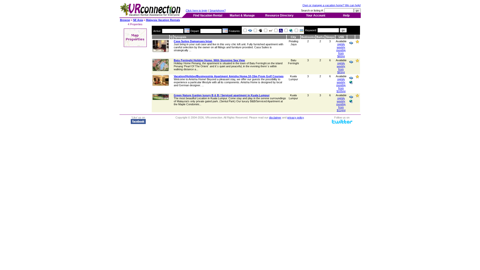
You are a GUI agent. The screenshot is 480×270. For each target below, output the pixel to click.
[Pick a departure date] (225, 31)
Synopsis (180, 37)
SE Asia (138, 20)
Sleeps (330, 37)
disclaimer (275, 117)
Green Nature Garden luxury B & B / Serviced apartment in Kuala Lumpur (222, 95)
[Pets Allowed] (260, 31)
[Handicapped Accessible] (280, 31)
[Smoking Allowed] (270, 31)
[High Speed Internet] (290, 31)
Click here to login (196, 10)
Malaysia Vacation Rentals (163, 20)
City (293, 37)
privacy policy (295, 117)
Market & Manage (242, 15)
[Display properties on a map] (135, 45)
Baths (320, 37)
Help (346, 15)
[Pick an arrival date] (187, 31)
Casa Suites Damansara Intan (193, 41)
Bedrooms (308, 37)
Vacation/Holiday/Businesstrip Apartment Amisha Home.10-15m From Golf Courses (229, 76)
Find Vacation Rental (207, 15)
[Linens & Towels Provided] (250, 31)
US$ (341, 37)
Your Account (315, 15)
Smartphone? (218, 10)
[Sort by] (160, 37)
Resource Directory (279, 15)
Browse (125, 20)
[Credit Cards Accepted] (301, 31)
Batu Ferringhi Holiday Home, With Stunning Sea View (209, 60)
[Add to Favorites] (357, 42)
